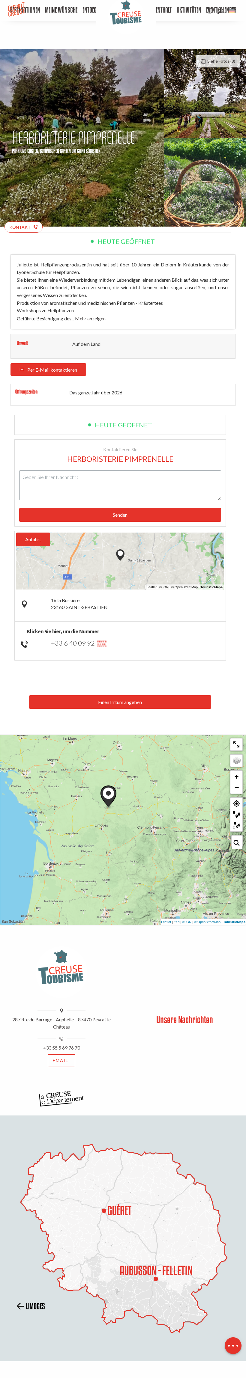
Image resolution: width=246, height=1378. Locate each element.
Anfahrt (33, 539)
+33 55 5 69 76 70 (61, 1047)
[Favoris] (210, 11)
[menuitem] (61, 10)
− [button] (237, 787)
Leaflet (166, 921)
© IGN (186, 921)
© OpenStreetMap (207, 921)
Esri (176, 921)
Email (60, 1060)
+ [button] (236, 776)
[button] (220, 11)
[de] (232, 11)
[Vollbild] (236, 744)
